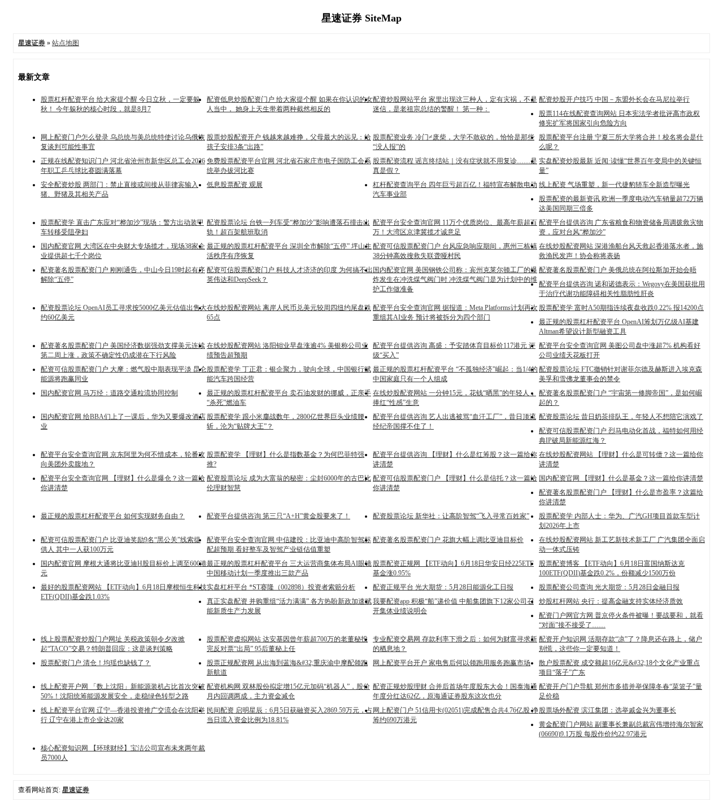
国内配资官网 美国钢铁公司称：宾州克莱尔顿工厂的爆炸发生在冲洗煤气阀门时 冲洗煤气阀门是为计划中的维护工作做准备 (455, 279)
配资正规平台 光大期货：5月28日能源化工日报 (443, 587)
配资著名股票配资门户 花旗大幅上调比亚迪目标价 (448, 540)
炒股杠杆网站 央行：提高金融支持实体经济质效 (611, 601)
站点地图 (65, 43)
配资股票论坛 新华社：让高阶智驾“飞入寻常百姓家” (451, 516)
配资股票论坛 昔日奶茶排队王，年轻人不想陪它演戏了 (621, 417)
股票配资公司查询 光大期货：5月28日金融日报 (609, 587)
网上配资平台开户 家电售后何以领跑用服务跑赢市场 (451, 663)
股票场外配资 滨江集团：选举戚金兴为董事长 (607, 710)
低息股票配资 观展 (235, 185)
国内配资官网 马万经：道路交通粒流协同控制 (109, 393)
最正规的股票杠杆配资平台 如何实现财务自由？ (113, 516)
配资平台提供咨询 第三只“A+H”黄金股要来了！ (278, 516)
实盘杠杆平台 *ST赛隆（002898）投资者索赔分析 (281, 587)
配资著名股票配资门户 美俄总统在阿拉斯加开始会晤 (617, 270)
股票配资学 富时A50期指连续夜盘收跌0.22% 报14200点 (621, 308)
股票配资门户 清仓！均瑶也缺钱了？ (96, 663)
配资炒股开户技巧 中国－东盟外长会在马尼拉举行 (614, 99)
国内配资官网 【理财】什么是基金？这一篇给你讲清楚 (621, 478)
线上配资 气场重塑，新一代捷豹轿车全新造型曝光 (614, 185)
